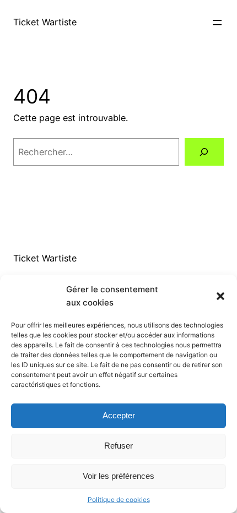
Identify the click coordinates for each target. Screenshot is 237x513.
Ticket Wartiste (45, 22)
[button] (220, 296)
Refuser (118, 445)
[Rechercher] (204, 152)
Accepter (119, 415)
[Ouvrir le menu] (217, 22)
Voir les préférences (118, 476)
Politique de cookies (119, 499)
